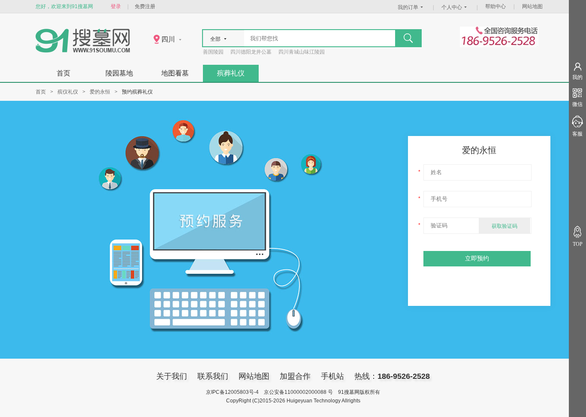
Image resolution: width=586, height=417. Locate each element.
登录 (116, 6)
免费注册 (145, 6)
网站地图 (532, 6)
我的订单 (408, 7)
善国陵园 (213, 52)
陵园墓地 (119, 73)
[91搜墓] (83, 51)
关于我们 (171, 376)
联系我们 (212, 376)
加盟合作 (295, 376)
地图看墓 (175, 73)
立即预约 (477, 258)
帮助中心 (495, 6)
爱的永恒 (100, 92)
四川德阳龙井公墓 (251, 52)
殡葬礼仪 (231, 73)
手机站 (332, 376)
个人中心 (451, 7)
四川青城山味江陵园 (301, 52)
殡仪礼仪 (67, 92)
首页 (63, 73)
